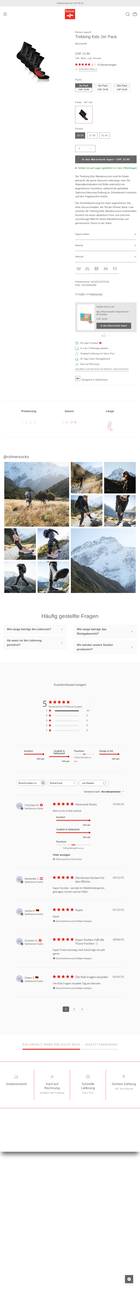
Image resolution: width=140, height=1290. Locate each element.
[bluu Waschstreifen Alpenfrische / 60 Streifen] (85, 317)
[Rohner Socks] (70, 14)
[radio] (83, 87)
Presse (6, 1256)
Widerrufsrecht (80, 1191)
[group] (70, 3)
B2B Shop (8, 1279)
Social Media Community (15, 1262)
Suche (76, 1221)
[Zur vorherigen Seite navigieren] (57, 1009)
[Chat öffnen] (129, 1279)
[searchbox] (28, 782)
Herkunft (79, 256)
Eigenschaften (82, 234)
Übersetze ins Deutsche (69, 859)
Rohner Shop (9, 1274)
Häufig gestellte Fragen (84, 1215)
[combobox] (62, 783)
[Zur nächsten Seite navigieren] (82, 1009)
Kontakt (77, 1227)
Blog (5, 1250)
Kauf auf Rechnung (82, 1209)
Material (79, 245)
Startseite (78, 1173)
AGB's (82, 294)
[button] (127, 14)
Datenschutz (96, 294)
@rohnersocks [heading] (16, 456)
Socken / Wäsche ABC (14, 1268)
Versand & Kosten (82, 1185)
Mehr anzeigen (61, 854)
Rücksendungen (81, 1203)
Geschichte (9, 1244)
